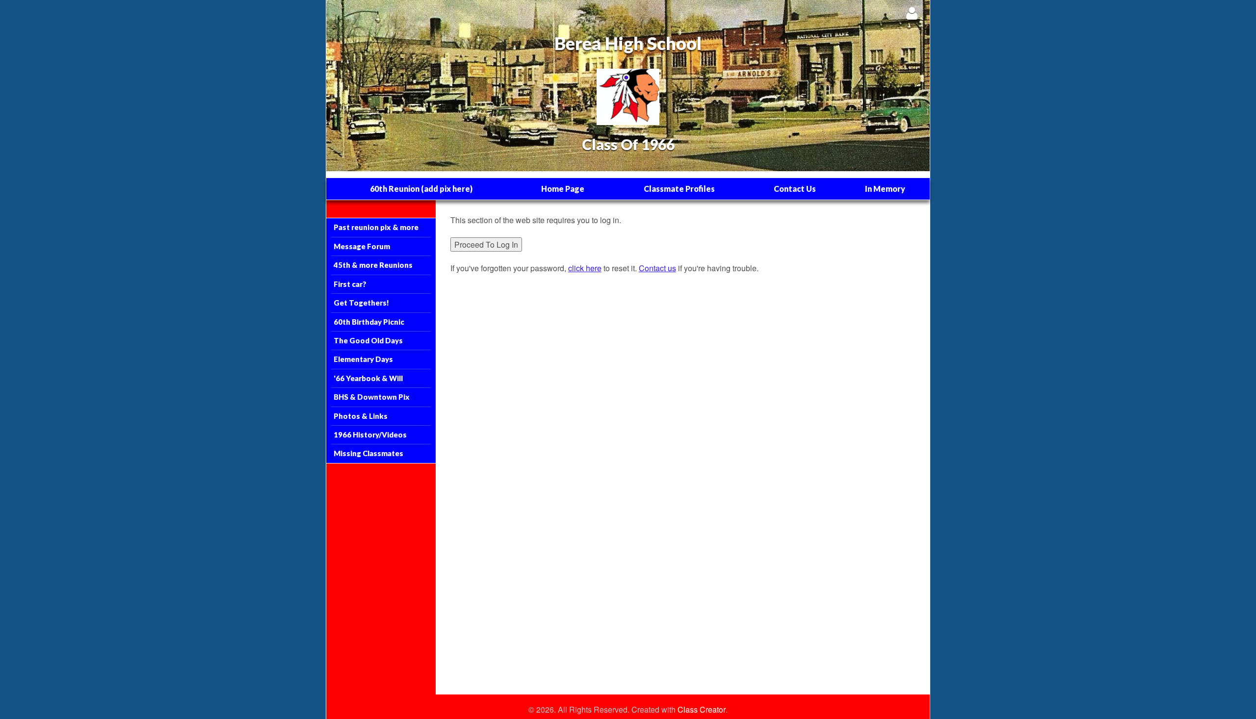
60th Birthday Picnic (369, 321)
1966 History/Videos (370, 434)
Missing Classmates (368, 453)
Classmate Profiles (679, 188)
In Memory (885, 188)
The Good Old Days (368, 340)
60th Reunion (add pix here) (421, 188)
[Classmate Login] (912, 13)
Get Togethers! (361, 302)
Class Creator (702, 709)
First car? (350, 284)
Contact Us (795, 188)
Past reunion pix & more (376, 227)
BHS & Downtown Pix (372, 396)
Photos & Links (361, 415)
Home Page (562, 188)
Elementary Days (363, 359)
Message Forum (362, 246)
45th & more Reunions (373, 264)
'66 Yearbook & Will (368, 378)
